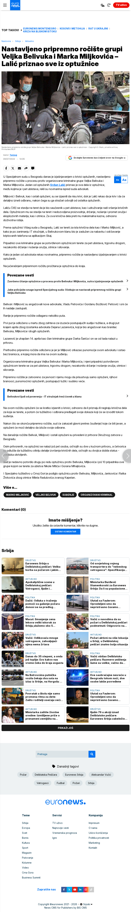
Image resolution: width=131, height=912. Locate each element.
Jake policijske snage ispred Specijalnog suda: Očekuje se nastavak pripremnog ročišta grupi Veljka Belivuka (64, 291)
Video (25, 867)
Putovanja (27, 857)
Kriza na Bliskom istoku (40, 31)
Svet (24, 832)
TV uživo (57, 822)
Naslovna (6, 41)
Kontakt (93, 847)
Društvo (30, 560)
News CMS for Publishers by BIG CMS (65, 907)
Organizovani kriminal (97, 494)
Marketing (94, 842)
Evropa (26, 827)
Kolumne (27, 862)
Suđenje (68, 494)
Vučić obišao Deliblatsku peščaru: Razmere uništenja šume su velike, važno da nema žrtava (108, 659)
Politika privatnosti (99, 837)
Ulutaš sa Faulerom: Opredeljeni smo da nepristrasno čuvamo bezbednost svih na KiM (105, 697)
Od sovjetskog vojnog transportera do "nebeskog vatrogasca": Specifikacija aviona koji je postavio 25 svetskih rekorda (108, 567)
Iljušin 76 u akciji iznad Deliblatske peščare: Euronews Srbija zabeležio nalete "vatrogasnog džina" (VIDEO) (108, 715)
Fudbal (60, 783)
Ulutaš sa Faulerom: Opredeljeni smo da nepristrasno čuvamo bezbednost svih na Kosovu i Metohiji (109, 604)
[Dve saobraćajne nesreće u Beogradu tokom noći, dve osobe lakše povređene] (78, 677)
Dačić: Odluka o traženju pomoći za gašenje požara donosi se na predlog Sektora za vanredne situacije (42, 604)
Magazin (27, 852)
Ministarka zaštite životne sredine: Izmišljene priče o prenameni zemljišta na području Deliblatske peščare (42, 715)
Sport (25, 847)
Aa (117, 180)
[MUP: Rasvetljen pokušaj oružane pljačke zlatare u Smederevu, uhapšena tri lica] (4, 456)
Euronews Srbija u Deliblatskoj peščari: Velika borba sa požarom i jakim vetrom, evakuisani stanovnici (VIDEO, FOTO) (42, 567)
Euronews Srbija (74, 774)
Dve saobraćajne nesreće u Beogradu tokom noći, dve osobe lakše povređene (108, 678)
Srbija (18, 41)
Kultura (26, 842)
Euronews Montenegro (39, 28)
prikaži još (65, 727)
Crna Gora (27, 872)
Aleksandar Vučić (101, 774)
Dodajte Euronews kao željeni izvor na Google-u (99, 157)
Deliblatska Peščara (46, 774)
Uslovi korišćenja (98, 832)
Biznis (25, 837)
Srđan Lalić (57, 185)
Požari (76, 783)
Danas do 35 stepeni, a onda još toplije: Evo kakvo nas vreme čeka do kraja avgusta (44, 659)
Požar (23, 774)
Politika (95, 579)
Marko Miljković (17, 494)
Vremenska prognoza (64, 832)
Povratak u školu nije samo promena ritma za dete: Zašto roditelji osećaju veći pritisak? (43, 697)
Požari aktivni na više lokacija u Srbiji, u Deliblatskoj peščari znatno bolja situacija (109, 641)
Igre (54, 837)
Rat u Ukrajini (98, 28)
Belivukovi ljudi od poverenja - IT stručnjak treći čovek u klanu (44, 396)
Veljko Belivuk (45, 494)
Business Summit (31, 877)
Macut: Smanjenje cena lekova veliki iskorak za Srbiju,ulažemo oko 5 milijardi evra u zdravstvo (42, 622)
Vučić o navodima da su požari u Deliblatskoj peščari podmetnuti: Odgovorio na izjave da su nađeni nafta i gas (108, 622)
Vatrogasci (43, 783)
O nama (93, 827)
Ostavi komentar (65, 531)
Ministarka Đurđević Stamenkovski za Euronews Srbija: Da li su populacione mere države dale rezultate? (109, 585)
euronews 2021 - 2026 (64, 904)
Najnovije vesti (60, 827)
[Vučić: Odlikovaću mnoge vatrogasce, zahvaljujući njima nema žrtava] (13, 640)
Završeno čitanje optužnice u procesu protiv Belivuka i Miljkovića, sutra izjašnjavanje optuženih (65, 281)
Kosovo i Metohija (72, 28)
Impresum (94, 822)
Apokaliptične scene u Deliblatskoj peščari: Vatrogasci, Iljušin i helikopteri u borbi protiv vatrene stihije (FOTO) (41, 585)
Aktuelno (29, 41)
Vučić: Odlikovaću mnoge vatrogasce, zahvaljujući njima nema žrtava (41, 641)
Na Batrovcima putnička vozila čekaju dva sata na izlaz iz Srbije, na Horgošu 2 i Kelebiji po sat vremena (44, 678)
